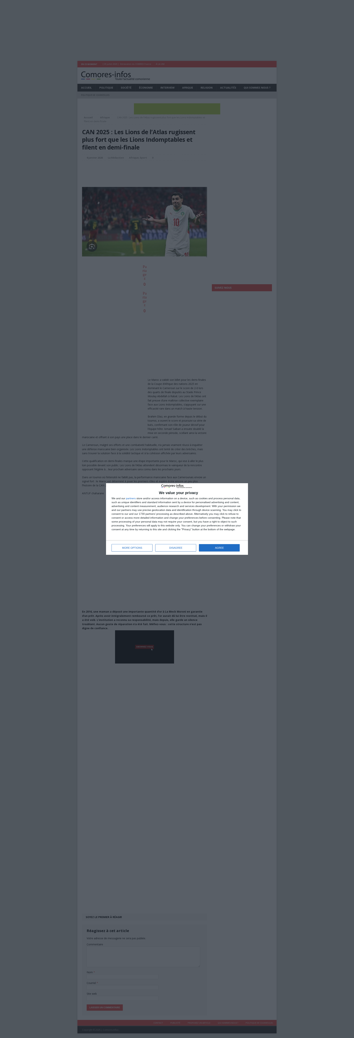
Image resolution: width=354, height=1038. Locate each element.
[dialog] (177, 519)
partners (131, 498)
